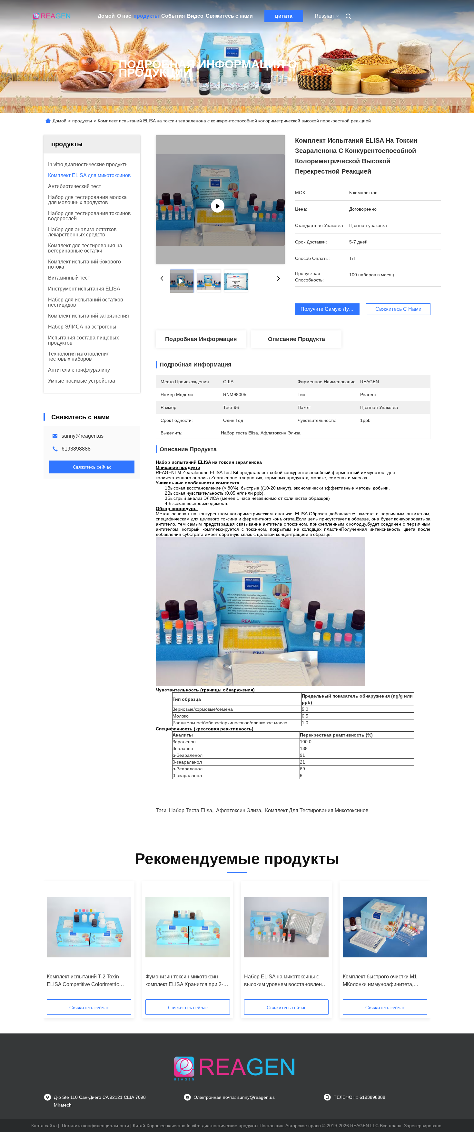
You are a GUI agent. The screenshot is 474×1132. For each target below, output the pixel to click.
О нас (124, 16)
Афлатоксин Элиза (238, 810)
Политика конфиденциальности (95, 1125)
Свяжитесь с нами (229, 16)
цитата (283, 16)
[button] (55, 942)
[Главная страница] (52, 16)
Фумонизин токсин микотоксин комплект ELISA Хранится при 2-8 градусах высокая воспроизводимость (185, 981)
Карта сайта (44, 1125)
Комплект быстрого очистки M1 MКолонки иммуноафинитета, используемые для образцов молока (380, 981)
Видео (195, 16)
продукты (146, 16)
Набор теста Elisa (190, 810)
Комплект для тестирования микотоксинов (317, 810)
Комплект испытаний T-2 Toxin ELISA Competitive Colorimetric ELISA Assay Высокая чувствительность (83, 981)
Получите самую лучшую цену (338, 309)
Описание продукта (296, 339)
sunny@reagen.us (83, 436)
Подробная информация (201, 339)
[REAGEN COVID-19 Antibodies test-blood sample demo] (220, 199)
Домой (106, 16)
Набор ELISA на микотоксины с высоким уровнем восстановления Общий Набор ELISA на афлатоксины (286, 981)
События (173, 16)
